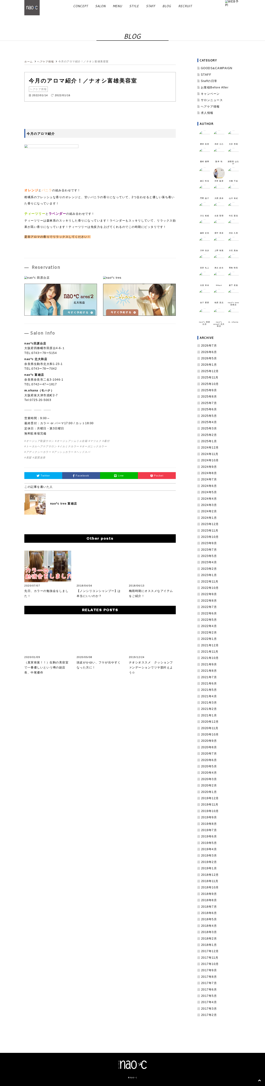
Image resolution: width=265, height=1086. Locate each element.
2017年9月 (209, 970)
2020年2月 (209, 785)
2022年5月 (209, 619)
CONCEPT (80, 6)
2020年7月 (209, 753)
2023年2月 (209, 568)
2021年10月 (210, 657)
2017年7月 (209, 983)
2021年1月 (209, 715)
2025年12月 (210, 371)
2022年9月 (209, 594)
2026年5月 (209, 358)
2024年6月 (209, 485)
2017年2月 (209, 1014)
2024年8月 (209, 473)
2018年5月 (209, 919)
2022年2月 (209, 632)
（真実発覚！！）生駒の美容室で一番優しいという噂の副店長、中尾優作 (46, 667)
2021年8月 (209, 670)
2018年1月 (209, 944)
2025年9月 (209, 390)
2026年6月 (209, 352)
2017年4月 (209, 1002)
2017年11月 (209, 957)
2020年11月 (209, 728)
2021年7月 (209, 677)
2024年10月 (210, 460)
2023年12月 (210, 524)
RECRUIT (185, 6)
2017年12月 (210, 951)
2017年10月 (210, 963)
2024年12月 (210, 447)
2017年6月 (209, 989)
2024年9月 (209, 466)
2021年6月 (209, 683)
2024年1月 (209, 517)
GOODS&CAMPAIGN (217, 68)
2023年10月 (210, 536)
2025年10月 (210, 383)
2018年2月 (209, 938)
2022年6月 (209, 613)
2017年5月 (209, 995)
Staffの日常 (209, 80)
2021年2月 (209, 708)
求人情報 (207, 112)
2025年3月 (209, 428)
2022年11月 (209, 581)
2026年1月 (209, 364)
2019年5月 (209, 842)
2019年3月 (209, 855)
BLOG (166, 6)
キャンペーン (210, 93)
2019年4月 (209, 849)
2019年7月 (209, 830)
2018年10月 (210, 887)
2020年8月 (209, 747)
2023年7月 (209, 549)
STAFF (150, 6)
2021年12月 (210, 645)
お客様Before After (215, 87)
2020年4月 (209, 772)
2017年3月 (209, 1008)
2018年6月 (209, 913)
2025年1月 (209, 441)
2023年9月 (209, 543)
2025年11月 (209, 377)
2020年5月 (209, 766)
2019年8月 (209, 823)
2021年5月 (209, 689)
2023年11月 (209, 530)
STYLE (134, 6)
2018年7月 (209, 906)
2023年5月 (209, 556)
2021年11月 (209, 651)
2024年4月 (209, 498)
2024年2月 (209, 511)
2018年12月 (210, 874)
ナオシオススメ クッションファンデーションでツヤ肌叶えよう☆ (151, 667)
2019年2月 (209, 862)
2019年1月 (209, 868)
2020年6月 (209, 760)
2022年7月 (209, 606)
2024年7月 (209, 479)
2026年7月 (209, 345)
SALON (100, 6)
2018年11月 (209, 881)
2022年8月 (209, 600)
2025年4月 (209, 422)
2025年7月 (209, 403)
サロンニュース (212, 100)
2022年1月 (209, 638)
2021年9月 (209, 664)
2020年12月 (210, 721)
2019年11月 (209, 804)
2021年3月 (209, 702)
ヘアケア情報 (38, 89)
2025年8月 (209, 396)
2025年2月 (209, 434)
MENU (117, 6)
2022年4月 (209, 626)
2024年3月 (209, 505)
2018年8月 (209, 900)
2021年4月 (209, 696)
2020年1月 (209, 791)
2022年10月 (210, 587)
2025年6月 (209, 409)
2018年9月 (209, 893)
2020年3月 (209, 779)
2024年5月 (209, 492)
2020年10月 (210, 734)
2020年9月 (209, 740)
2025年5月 (209, 415)
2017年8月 (209, 976)
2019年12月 (210, 798)
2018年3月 (209, 932)
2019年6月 (209, 836)
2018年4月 (209, 925)
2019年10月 (210, 811)
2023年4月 (209, 562)
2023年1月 (209, 575)
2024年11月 (209, 454)
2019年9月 (209, 817)
